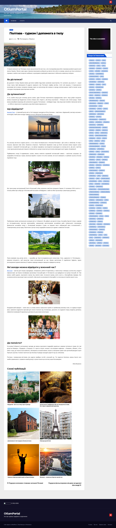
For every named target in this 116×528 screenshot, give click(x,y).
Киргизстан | (104, 132)
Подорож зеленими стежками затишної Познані (26, 483)
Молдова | (102, 162)
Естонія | (99, 116)
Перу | (91, 183)
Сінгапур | (99, 210)
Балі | (104, 84)
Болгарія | (92, 89)
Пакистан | (106, 181)
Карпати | (105, 130)
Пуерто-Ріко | (93, 189)
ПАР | (100, 181)
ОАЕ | (99, 175)
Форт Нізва (92, 224)
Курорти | (97, 140)
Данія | (91, 111)
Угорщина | (100, 218)
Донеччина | (100, 113)
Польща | (92, 186)
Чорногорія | (98, 237)
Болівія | (99, 89)
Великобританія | (94, 100)
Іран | (104, 65)
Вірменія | (100, 103)
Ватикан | (99, 97)
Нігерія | (92, 173)
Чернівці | (100, 232)
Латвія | (102, 143)
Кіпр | (103, 140)
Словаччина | (99, 205)
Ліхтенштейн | (105, 151)
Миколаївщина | (93, 162)
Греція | (99, 108)
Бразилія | (105, 92)
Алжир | (98, 79)
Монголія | (98, 164)
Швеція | (92, 240)
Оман (98, 178)
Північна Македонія (94, 197)
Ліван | (97, 151)
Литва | (103, 146)
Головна (90, 524)
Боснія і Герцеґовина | (95, 92)
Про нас (96, 524)
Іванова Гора (11, 112)
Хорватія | (102, 229)
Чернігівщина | (93, 234)
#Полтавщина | (23, 39)
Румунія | (92, 199)
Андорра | (105, 79)
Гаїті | (100, 105)
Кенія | (97, 132)
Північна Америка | (94, 194)
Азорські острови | (94, 76)
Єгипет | (98, 60)
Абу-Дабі (98, 70)
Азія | (102, 76)
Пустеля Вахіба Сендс (103, 189)
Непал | (98, 167)
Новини (13, 20)
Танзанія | (106, 210)
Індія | (98, 65)
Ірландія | (92, 68)
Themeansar (28, 524)
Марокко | (92, 159)
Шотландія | (99, 240)
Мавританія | (93, 154)
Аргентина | (101, 81)
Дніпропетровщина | (100, 111)
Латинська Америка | (94, 146)
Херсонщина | (101, 226)
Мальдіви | (99, 156)
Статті (22, 20)
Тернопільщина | (93, 215)
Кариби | (98, 130)
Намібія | (92, 167)
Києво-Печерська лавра (101, 135)
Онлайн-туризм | (105, 178)
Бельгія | (92, 87)
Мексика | (105, 159)
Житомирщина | (93, 119)
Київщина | (92, 138)
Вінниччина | (93, 103)
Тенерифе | (99, 213)
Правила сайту (102, 524)
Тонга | (101, 215)
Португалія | (99, 186)
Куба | (91, 140)
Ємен (104, 60)
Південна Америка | (94, 191)
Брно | (91, 95)
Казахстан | (92, 124)
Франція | (100, 224)
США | (106, 199)
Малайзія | (92, 156)
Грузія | (105, 108)
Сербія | (92, 205)
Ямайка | (100, 242)
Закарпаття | (102, 119)
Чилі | (91, 237)
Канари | (92, 130)
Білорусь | (105, 95)
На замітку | (106, 164)
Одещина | (105, 175)
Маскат (98, 159)
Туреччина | (92, 218)
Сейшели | (103, 202)
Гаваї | (106, 103)
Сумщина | (92, 210)
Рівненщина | (100, 199)
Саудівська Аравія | (94, 202)
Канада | (105, 127)
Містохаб (9, 270)
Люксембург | (101, 148)
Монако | (92, 164)
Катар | (91, 132)
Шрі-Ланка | (92, 242)
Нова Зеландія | (93, 170)
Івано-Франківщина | (94, 62)
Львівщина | (92, 148)
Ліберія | (92, 151)
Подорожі (97, 183)
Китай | (91, 135)
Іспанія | (105, 68)
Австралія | (104, 70)
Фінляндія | (106, 224)
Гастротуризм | (93, 105)
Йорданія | (106, 122)
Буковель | (97, 95)
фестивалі (98, 245)
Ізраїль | (103, 62)
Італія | (91, 70)
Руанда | (103, 197)
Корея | (104, 138)
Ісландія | (99, 68)
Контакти (110, 524)
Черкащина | (93, 232)
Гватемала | (92, 108)
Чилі (106, 234)
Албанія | (92, 79)
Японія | (106, 242)
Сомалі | (99, 207)
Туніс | (107, 215)
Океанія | (92, 178)
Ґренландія (105, 245)
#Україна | (32, 39)
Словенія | (92, 207)
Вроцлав (102, 100)
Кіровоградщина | (94, 143)
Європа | (92, 60)
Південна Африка (105, 191)
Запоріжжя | (98, 122)
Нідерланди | (99, 173)
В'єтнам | (92, 97)
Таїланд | (92, 213)
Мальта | (106, 156)
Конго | (98, 138)
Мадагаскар (101, 154)
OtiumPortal (15, 9)
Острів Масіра (93, 181)
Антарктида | (93, 81)
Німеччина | (92, 175)
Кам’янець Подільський (95, 127)
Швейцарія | (106, 237)
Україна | (100, 221)
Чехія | (100, 234)
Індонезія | (92, 65)
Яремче (91, 245)
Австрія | (92, 73)
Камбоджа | (100, 124)
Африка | (92, 84)
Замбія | (92, 122)
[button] (110, 20)
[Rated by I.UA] (7, 503)
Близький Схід (99, 87)
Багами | (98, 84)
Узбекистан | (93, 221)
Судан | (105, 207)
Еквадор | (92, 116)
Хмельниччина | (93, 229)
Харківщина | (93, 226)
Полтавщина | (105, 183)
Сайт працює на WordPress (10, 524)
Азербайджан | (99, 73)
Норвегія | (102, 170)
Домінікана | (92, 113)
